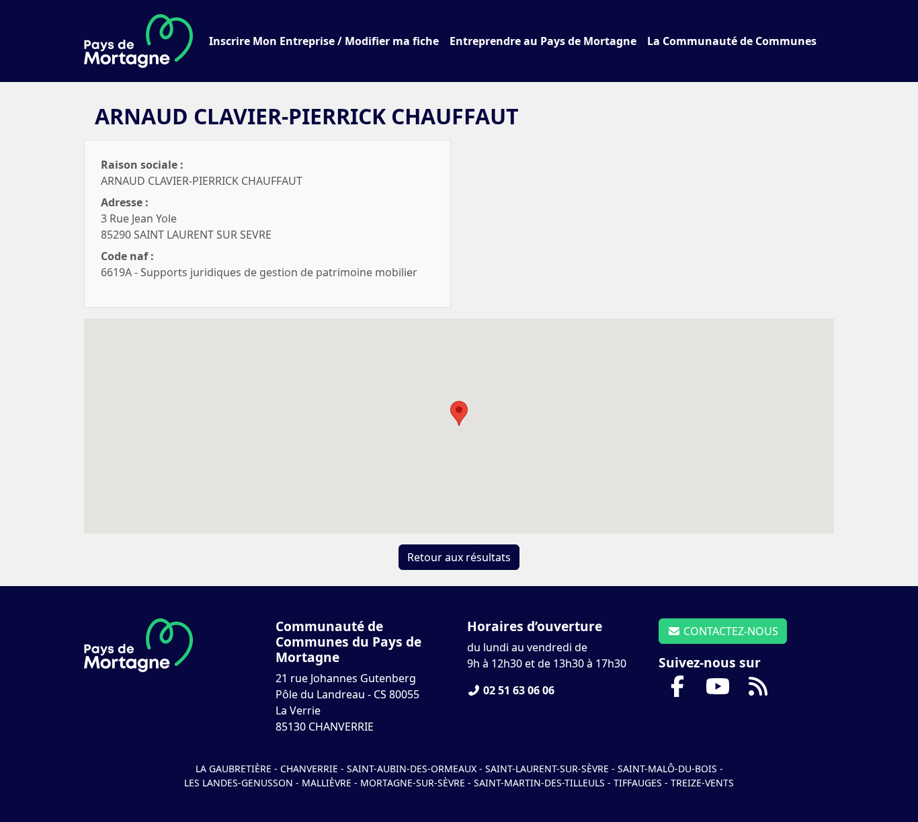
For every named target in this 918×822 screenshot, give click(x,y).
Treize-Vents (702, 782)
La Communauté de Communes (732, 41)
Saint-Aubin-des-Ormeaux (411, 768)
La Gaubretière (234, 768)
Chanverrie (309, 768)
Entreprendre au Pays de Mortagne (543, 41)
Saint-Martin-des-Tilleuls (539, 782)
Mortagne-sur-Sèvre (412, 782)
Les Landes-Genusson (240, 782)
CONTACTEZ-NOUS (729, 631)
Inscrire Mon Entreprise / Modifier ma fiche (324, 41)
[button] (459, 413)
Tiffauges (638, 782)
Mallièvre (326, 782)
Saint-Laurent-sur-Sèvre (547, 768)
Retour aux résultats (459, 557)
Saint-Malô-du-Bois (669, 768)
